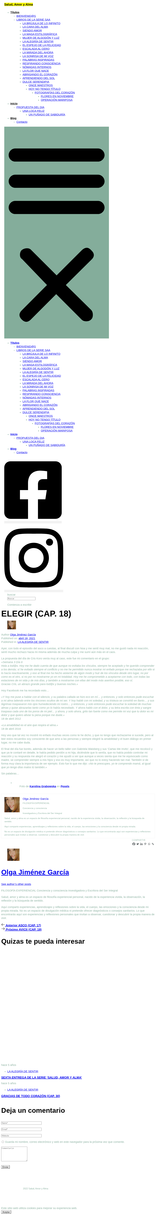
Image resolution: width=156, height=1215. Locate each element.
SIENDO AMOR (32, 30)
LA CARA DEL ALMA (35, 26)
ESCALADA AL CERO (36, 48)
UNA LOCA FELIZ (33, 110)
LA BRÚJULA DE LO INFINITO (41, 23)
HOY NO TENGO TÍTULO (44, 88)
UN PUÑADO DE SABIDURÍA (47, 114)
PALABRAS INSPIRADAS (38, 59)
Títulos (14, 12)
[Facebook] (134, 844)
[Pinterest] (145, 844)
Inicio (14, 103)
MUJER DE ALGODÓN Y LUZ (41, 37)
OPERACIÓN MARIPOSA (57, 99)
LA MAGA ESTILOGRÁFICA (40, 34)
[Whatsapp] (149, 844)
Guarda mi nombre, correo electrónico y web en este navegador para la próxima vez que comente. (65, 1141)
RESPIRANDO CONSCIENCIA (41, 63)
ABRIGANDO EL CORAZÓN (40, 74)
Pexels (65, 786)
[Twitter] (138, 844)
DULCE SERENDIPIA (36, 81)
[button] (56, 232)
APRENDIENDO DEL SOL (39, 78)
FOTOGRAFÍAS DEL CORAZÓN (55, 92)
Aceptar (6, 1212)
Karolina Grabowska (43, 786)
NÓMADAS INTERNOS (37, 67)
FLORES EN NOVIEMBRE (57, 96)
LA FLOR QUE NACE (36, 70)
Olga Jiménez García (23, 634)
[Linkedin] (141, 844)
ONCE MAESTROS (41, 85)
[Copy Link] (153, 844)
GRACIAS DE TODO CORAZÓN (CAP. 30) (30, 1096)
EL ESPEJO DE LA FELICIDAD (42, 45)
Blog (13, 118)
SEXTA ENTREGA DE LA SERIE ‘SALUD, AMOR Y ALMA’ (41, 1077)
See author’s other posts (16, 884)
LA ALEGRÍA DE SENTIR (38, 41)
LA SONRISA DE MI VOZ (38, 56)
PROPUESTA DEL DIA (30, 107)
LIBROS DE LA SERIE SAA (33, 19)
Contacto (21, 121)
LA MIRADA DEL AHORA (38, 52)
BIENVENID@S (26, 16)
